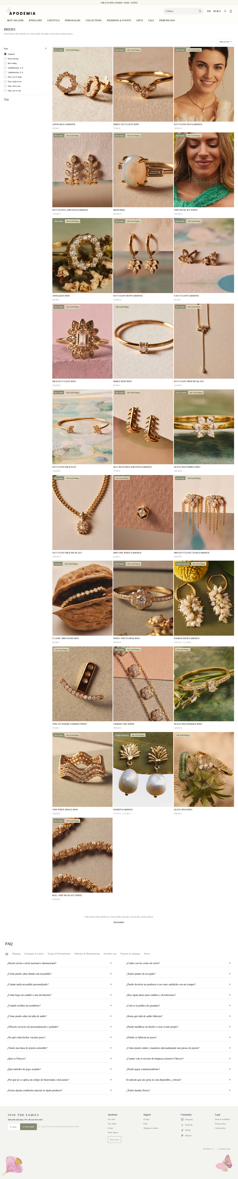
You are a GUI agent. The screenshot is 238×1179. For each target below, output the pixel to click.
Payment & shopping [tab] (130, 953)
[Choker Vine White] (143, 683)
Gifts (139, 20)
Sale (151, 20)
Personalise (72, 20)
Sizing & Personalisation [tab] (59, 953)
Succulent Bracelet (64, 467)
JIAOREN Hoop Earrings (186, 638)
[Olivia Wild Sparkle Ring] (204, 683)
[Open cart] (230, 11)
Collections (94, 20)
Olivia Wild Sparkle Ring (188, 724)
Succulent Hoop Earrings (128, 295)
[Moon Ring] (143, 169)
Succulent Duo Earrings (188, 124)
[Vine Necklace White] (204, 169)
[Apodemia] (20, 11)
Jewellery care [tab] (110, 953)
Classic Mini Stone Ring (65, 638)
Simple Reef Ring (122, 381)
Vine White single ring (65, 809)
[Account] (225, 11)
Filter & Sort (224, 41)
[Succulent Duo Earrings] (204, 84)
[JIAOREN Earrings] (143, 769)
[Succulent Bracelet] (82, 426)
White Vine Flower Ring (126, 638)
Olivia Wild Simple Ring (187, 467)
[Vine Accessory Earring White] (82, 683)
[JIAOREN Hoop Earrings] (204, 598)
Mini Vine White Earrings (127, 552)
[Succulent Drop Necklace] (204, 341)
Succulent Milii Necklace (67, 552)
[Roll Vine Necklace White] (82, 855)
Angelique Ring (61, 295)
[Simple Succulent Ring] (143, 84)
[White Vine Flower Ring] (143, 598)
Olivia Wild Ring (183, 809)
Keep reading (119, 922)
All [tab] (6, 953)
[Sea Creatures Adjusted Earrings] (143, 426)
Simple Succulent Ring (126, 124)
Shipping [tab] (16, 953)
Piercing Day (167, 20)
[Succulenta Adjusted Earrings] (82, 169)
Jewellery (35, 20)
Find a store (114, 1139)
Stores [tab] (147, 953)
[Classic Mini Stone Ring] (82, 598)
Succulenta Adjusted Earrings (70, 210)
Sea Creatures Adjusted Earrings (132, 467)
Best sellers (15, 20)
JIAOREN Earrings (123, 809)
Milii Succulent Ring (64, 381)
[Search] (200, 11)
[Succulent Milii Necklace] (82, 512)
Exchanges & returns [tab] (34, 953)
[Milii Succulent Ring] (82, 341)
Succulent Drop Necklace (189, 381)
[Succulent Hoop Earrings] (143, 255)
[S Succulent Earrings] (204, 255)
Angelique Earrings (63, 124)
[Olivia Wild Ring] (204, 769)
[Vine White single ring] (82, 769)
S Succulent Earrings (186, 295)
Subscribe (28, 1126)
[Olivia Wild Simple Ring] (204, 426)
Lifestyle (53, 20)
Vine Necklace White (186, 210)
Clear (6, 99)
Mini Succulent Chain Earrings (191, 552)
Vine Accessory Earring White (69, 724)
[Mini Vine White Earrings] (143, 512)
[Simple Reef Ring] (143, 341)
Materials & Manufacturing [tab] (87, 953)
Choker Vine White (123, 724)
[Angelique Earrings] (82, 84)
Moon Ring (119, 210)
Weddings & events (119, 20)
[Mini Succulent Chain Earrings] (204, 512)
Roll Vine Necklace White (67, 895)
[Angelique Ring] (82, 255)
